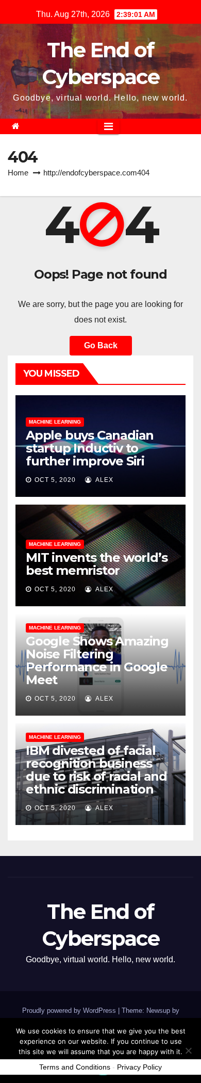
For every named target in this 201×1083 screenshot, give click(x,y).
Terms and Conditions (74, 1067)
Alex (103, 479)
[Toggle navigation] (108, 126)
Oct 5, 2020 (55, 479)
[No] (188, 1050)
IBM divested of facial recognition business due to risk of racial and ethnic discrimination (96, 770)
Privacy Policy (139, 1067)
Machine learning (55, 422)
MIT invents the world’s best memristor (96, 564)
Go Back (101, 345)
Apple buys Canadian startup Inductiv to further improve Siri (90, 448)
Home (18, 172)
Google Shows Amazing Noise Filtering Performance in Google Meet (97, 660)
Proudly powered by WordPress (70, 1010)
